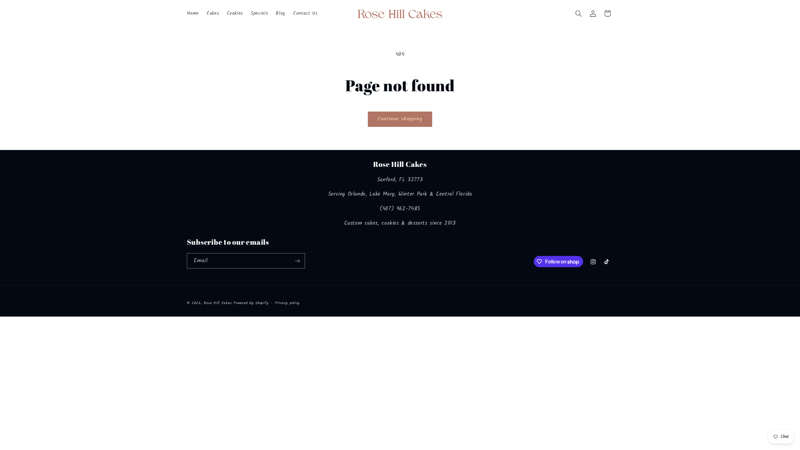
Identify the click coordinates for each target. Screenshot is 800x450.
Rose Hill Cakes (218, 303)
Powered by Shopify (250, 303)
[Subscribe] (297, 260)
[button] (578, 13)
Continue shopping (400, 119)
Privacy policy (287, 303)
